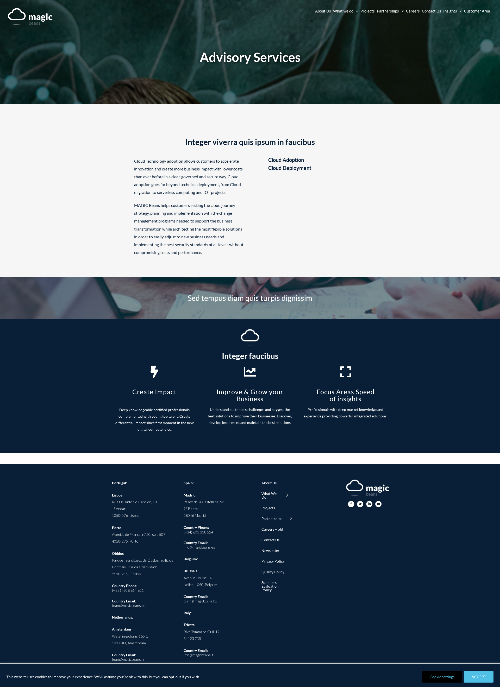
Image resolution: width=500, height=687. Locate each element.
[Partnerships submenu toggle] (291, 518)
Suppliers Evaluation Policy (270, 586)
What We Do (269, 495)
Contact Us (270, 540)
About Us (269, 483)
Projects (268, 508)
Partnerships (271, 518)
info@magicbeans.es (199, 547)
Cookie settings (442, 677)
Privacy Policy (273, 561)
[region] (250, 675)
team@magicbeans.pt (128, 605)
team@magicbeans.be (200, 601)
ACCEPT (479, 677)
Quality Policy (272, 572)
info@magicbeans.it (199, 655)
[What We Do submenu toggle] (287, 495)
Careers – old (272, 529)
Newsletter (270, 550)
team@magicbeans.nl (128, 659)
